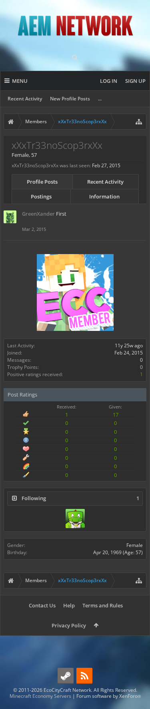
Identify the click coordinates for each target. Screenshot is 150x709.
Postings (41, 196)
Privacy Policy (69, 625)
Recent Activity (25, 98)
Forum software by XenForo (108, 696)
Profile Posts (42, 181)
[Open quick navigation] (139, 121)
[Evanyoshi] (75, 518)
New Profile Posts (70, 98)
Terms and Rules (102, 605)
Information (104, 196)
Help (69, 605)
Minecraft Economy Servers (40, 696)
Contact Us (42, 605)
